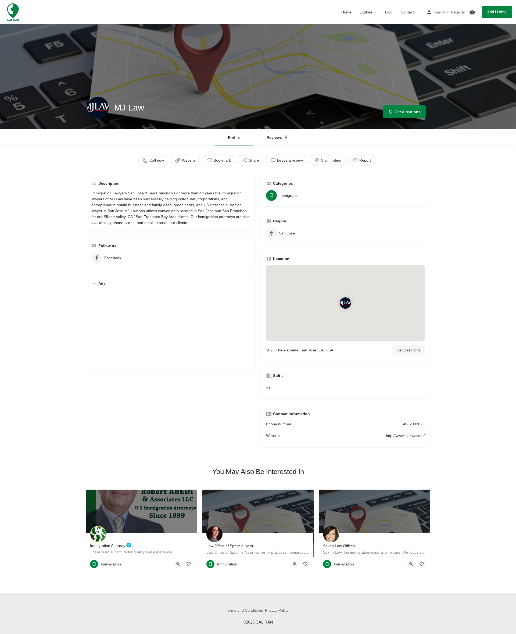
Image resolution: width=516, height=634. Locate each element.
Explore (366, 12)
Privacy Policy (276, 610)
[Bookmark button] (188, 564)
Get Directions (408, 350)
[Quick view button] (178, 564)
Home (346, 12)
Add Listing (497, 12)
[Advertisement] (170, 327)
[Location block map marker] (345, 303)
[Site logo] (13, 11)
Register (458, 12)
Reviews (277, 137)
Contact (407, 12)
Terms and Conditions (244, 610)
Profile (234, 137)
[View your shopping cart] (472, 12)
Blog (389, 12)
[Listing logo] (98, 107)
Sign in (439, 12)
